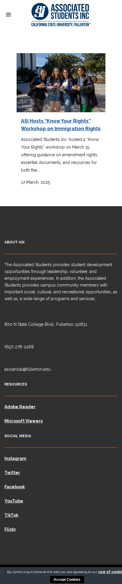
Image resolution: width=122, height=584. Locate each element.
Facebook (14, 486)
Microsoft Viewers (23, 421)
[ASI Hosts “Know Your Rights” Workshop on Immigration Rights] (61, 82)
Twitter (12, 472)
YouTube (13, 501)
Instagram (15, 458)
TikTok (11, 515)
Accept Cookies (67, 580)
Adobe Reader (20, 406)
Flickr (10, 529)
